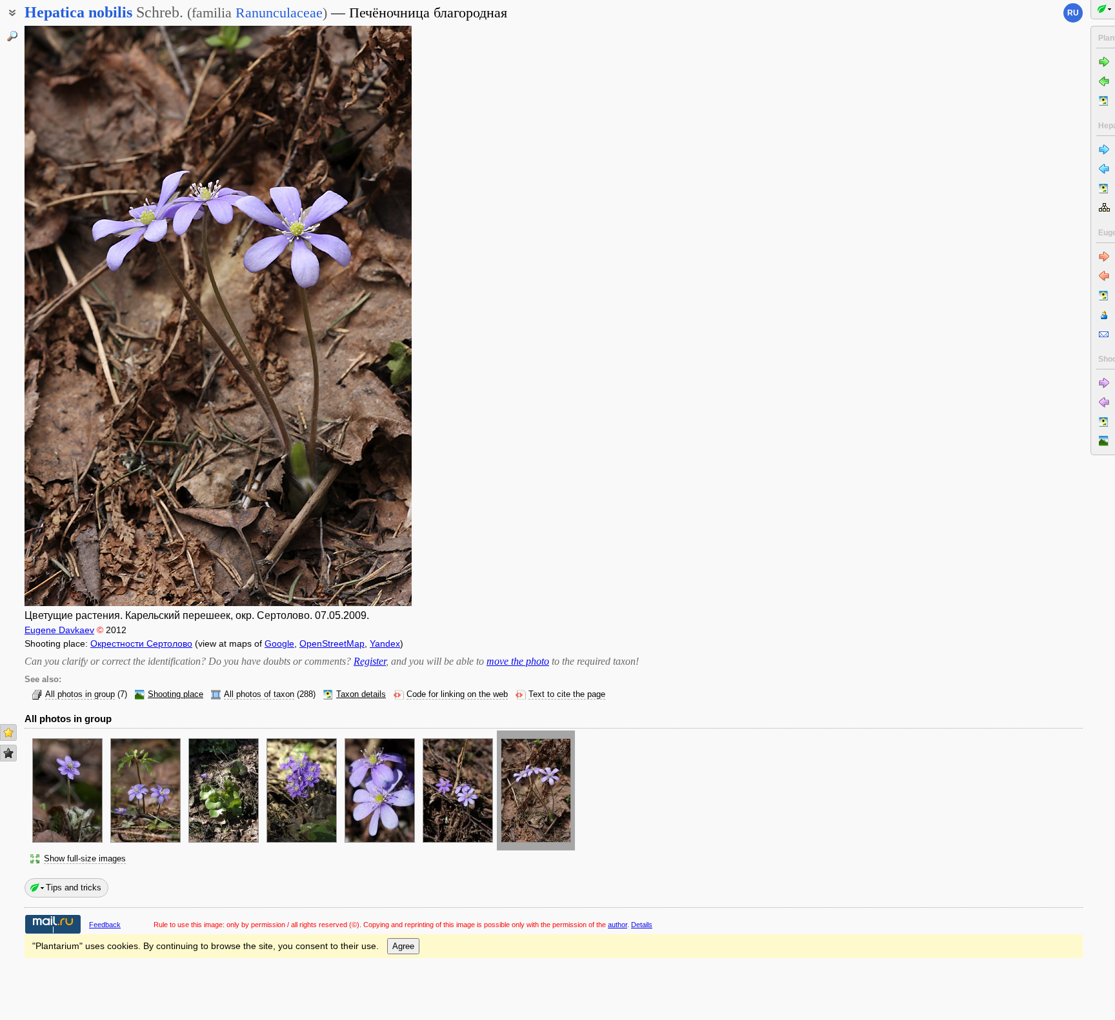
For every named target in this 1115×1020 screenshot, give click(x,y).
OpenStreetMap (332, 643)
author (617, 924)
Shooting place (175, 694)
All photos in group (80, 694)
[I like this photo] (8, 732)
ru (1073, 12)
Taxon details (361, 694)
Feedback (105, 924)
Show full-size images (85, 858)
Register (370, 661)
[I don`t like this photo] (8, 753)
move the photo (518, 661)
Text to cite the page (566, 694)
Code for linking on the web (457, 694)
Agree (403, 946)
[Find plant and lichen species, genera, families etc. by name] (12, 36)
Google (279, 643)
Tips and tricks (73, 887)
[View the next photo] (369, 316)
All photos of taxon (259, 694)
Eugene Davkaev (59, 630)
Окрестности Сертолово (141, 643)
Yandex (385, 643)
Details (641, 924)
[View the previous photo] (66, 316)
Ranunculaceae (279, 13)
